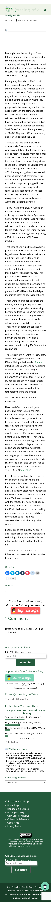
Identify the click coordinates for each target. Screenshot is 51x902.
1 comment (32, 20)
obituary (21, 20)
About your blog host (18, 812)
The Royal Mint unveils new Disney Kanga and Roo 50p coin (22, 770)
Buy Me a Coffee (13, 683)
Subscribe (25, 662)
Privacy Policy (14, 826)
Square (38, 362)
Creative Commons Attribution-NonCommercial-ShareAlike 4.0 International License (25, 843)
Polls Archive (11, 742)
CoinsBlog (25, 470)
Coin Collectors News (18, 815)
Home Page (13, 805)
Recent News (19, 749)
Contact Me (13, 822)
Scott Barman (36, 839)
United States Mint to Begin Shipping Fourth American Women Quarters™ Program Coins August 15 (23, 755)
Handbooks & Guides (18, 808)
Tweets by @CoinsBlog (17, 699)
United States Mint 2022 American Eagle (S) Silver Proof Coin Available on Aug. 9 (25, 762)
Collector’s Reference (18, 819)
